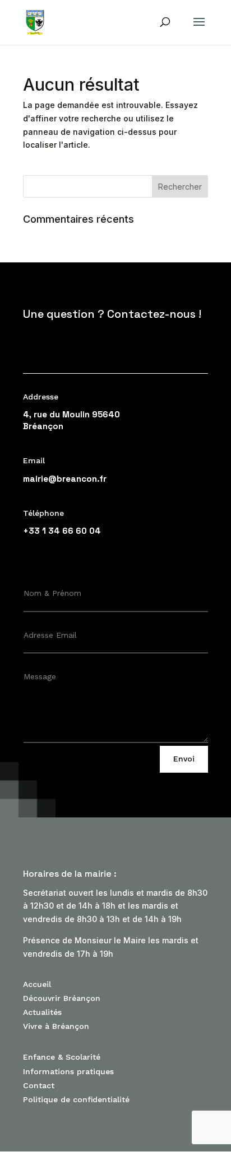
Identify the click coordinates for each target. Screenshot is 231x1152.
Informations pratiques (68, 1071)
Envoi (184, 758)
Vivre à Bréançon (56, 1026)
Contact (38, 1085)
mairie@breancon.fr (65, 478)
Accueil (37, 984)
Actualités (42, 1012)
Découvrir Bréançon (61, 998)
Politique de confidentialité (76, 1099)
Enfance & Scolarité (61, 1056)
